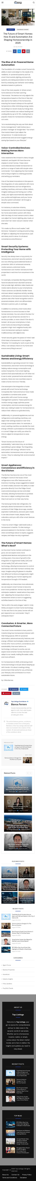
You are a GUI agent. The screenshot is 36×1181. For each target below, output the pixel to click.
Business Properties (9, 970)
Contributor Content (22, 29)
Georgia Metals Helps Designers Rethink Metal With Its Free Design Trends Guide (23, 1141)
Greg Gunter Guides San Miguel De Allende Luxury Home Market (18, 845)
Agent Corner (18, 842)
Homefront (10, 29)
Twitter (25, 689)
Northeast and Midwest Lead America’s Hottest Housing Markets (26, 900)
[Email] (28, 51)
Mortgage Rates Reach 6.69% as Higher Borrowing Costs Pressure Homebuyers (23, 1150)
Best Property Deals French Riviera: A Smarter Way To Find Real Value (18, 826)
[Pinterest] (23, 51)
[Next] (30, 773)
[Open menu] (2, 2)
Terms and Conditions (9, 1178)
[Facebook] (15, 51)
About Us (5, 1175)
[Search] (34, 2)
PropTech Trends (8, 988)
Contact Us (15, 1175)
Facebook (14, 689)
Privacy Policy (26, 1175)
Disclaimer (23, 1178)
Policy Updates (18, 785)
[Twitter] (19, 51)
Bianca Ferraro (19, 704)
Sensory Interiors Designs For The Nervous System (18, 807)
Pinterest (7, 693)
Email (17, 693)
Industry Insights (18, 804)
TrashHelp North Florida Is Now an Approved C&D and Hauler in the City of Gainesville (18, 789)
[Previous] (27, 773)
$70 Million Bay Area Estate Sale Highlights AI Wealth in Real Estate (9, 900)
